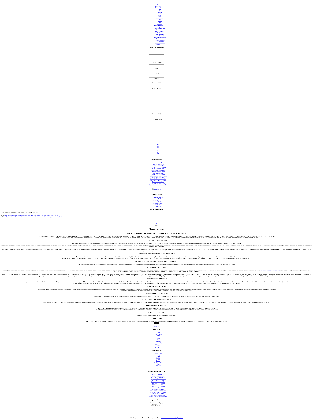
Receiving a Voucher (158, 203)
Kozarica (160, 12)
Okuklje (159, 13)
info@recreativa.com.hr (156, 408)
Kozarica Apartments (159, 31)
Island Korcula (7, 215)
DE (158, 147)
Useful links (158, 340)
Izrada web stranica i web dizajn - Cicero (172, 418)
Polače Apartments (160, 34)
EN (158, 153)
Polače (159, 15)
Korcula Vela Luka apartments (44, 215)
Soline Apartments (160, 27)
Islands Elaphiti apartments (23, 216)
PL (158, 150)
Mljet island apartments (160, 43)
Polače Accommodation (158, 173)
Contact (158, 44)
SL (158, 152)
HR (158, 146)
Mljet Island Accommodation (158, 167)
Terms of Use (158, 344)
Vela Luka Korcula (54, 215)
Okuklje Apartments (159, 32)
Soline (160, 9)
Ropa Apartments (160, 38)
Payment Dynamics (158, 200)
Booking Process (158, 197)
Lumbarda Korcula (34, 215)
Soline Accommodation (158, 162)
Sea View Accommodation (158, 183)
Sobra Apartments (160, 41)
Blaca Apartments (160, 29)
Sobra (160, 22)
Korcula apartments (14, 215)
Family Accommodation (158, 182)
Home (158, 4)
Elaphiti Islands (14, 216)
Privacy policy (158, 342)
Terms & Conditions (158, 201)
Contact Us (158, 347)
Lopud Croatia (31, 216)
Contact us (158, 206)
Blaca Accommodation (158, 168)
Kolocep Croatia (59, 216)
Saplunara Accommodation (158, 165)
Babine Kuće (159, 24)
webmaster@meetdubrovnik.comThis (270, 270)
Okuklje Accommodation (158, 171)
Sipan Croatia (44, 216)
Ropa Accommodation (158, 177)
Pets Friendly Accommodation (158, 180)
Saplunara (160, 21)
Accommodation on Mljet (158, 25)
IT (158, 149)
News (158, 338)
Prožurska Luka (159, 18)
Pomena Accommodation (158, 174)
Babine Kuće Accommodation (158, 179)
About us (158, 341)
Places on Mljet (158, 7)
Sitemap (158, 345)
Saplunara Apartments (160, 40)
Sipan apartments (38, 216)
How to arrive (158, 6)
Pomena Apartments (160, 35)
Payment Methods (158, 199)
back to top (156, 326)
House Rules (158, 204)
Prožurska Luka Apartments (160, 37)
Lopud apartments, (7, 216)
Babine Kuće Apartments (160, 28)
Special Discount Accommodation (158, 185)
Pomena (159, 16)
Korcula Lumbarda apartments (24, 215)
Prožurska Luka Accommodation (158, 176)
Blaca (160, 10)
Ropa (160, 19)
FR (158, 145)
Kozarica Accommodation (158, 170)
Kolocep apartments (51, 216)
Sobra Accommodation (158, 164)
